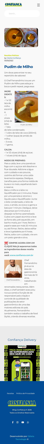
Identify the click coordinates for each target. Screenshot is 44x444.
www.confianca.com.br (21, 255)
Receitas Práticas (11, 55)
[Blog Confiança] (13, 4)
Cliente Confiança (14, 58)
